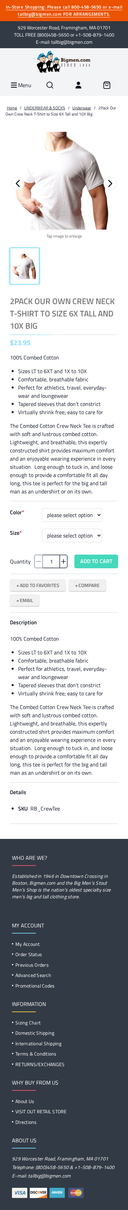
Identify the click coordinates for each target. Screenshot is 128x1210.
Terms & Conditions (36, 1053)
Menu (24, 85)
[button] (64, 179)
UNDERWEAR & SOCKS (44, 108)
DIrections (26, 1122)
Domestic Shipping (34, 1032)
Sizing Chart (28, 1022)
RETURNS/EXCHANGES (40, 1064)
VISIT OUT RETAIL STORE (41, 1111)
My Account (27, 944)
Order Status (28, 954)
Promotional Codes (35, 985)
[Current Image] (25, 266)
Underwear (81, 108)
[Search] (50, 85)
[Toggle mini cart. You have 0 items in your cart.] (107, 85)
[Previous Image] (18, 183)
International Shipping (38, 1043)
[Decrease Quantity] (38, 561)
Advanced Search (33, 975)
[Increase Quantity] (63, 561)
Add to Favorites (39, 585)
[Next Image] (110, 183)
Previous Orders (32, 964)
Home (12, 108)
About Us (24, 1101)
